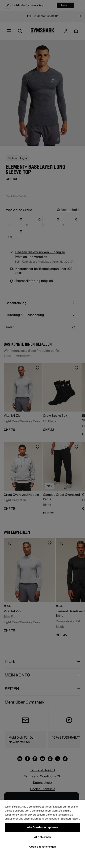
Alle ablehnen (42, 837)
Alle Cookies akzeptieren (42, 827)
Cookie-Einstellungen (42, 846)
